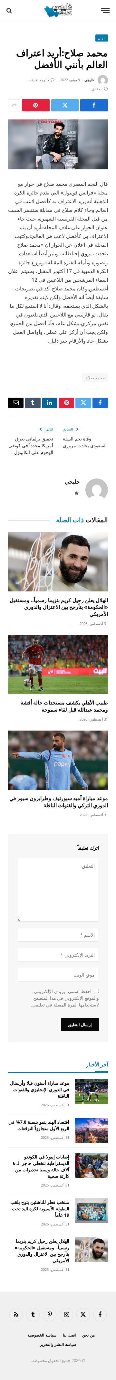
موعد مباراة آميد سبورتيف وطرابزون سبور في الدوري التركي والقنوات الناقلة (58, 802)
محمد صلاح (95, 378)
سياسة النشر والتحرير (58, 1344)
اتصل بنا (69, 1335)
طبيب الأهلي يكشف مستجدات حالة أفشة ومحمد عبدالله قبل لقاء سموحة (64, 706)
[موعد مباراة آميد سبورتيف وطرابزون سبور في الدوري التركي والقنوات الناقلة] (58, 760)
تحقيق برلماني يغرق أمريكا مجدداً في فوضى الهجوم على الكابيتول (30, 445)
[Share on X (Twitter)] (65, 105)
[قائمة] (105, 10)
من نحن (88, 1335)
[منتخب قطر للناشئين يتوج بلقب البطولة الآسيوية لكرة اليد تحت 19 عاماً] (91, 1210)
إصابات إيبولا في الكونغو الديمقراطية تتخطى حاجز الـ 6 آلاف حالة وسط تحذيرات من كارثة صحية (41, 1166)
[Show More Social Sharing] (14, 105)
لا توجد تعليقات (38, 79)
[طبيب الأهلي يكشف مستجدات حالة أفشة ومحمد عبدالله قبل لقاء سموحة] (58, 665)
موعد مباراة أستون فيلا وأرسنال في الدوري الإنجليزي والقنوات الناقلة (39, 1089)
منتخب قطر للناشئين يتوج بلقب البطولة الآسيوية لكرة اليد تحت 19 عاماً (39, 1208)
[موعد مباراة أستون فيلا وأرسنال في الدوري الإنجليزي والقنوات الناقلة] (91, 1091)
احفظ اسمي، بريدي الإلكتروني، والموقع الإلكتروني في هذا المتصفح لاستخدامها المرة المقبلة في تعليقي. (65, 998)
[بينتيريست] (36, 105)
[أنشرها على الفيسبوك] (94, 105)
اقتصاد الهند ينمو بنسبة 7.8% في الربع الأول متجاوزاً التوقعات (38, 1125)
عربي (101, 38)
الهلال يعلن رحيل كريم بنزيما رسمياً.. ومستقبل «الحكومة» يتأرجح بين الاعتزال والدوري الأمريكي (59, 607)
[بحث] (9, 10)
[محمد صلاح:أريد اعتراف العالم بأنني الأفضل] (58, 144)
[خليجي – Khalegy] (58, 10)
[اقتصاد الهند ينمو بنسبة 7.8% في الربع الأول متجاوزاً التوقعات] (91, 1130)
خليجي (89, 79)
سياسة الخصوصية (42, 1335)
